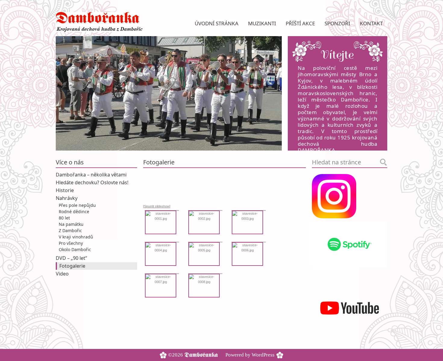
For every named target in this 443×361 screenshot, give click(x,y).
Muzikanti (262, 23)
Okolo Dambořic (75, 249)
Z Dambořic (70, 230)
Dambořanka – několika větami (91, 174)
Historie (65, 190)
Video (62, 273)
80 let (64, 218)
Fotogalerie (72, 266)
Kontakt (371, 23)
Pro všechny (71, 243)
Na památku (71, 224)
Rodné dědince (74, 211)
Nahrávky (66, 198)
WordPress (263, 355)
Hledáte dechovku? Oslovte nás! (92, 182)
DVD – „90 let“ (71, 258)
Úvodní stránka (216, 23)
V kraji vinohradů (76, 237)
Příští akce (300, 23)
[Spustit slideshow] (156, 206)
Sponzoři (337, 23)
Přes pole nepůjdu (77, 205)
